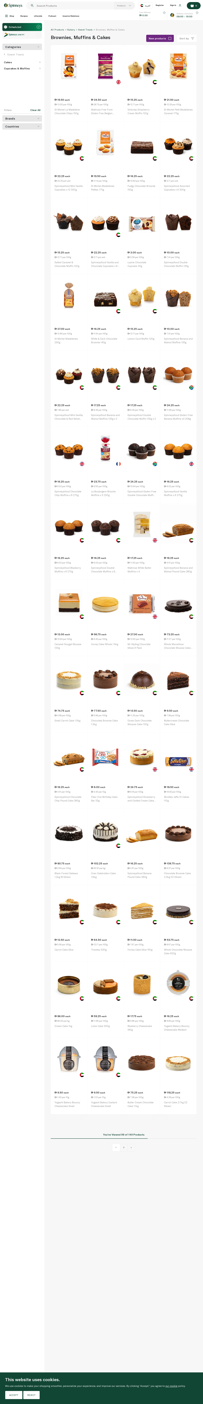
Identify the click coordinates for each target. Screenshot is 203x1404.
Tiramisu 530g (99, 949)
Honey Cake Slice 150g (140, 949)
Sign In (173, 5)
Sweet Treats (15, 54)
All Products (57, 29)
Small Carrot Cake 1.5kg (67, 720)
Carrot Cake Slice (64, 949)
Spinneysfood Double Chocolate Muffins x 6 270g (103, 571)
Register (160, 5)
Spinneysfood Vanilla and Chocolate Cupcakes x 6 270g (105, 266)
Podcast (52, 16)
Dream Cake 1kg (63, 1026)
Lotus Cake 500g (100, 1026)
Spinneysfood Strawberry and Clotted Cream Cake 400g (141, 800)
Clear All (35, 110)
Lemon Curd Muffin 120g (141, 338)
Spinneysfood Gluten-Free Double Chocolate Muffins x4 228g (142, 495)
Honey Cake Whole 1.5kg (104, 644)
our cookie (171, 1385)
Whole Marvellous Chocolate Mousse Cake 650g (177, 648)
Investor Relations (71, 16)
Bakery (71, 29)
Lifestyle (38, 16)
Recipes (24, 16)
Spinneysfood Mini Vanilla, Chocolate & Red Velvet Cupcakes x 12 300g (69, 419)
